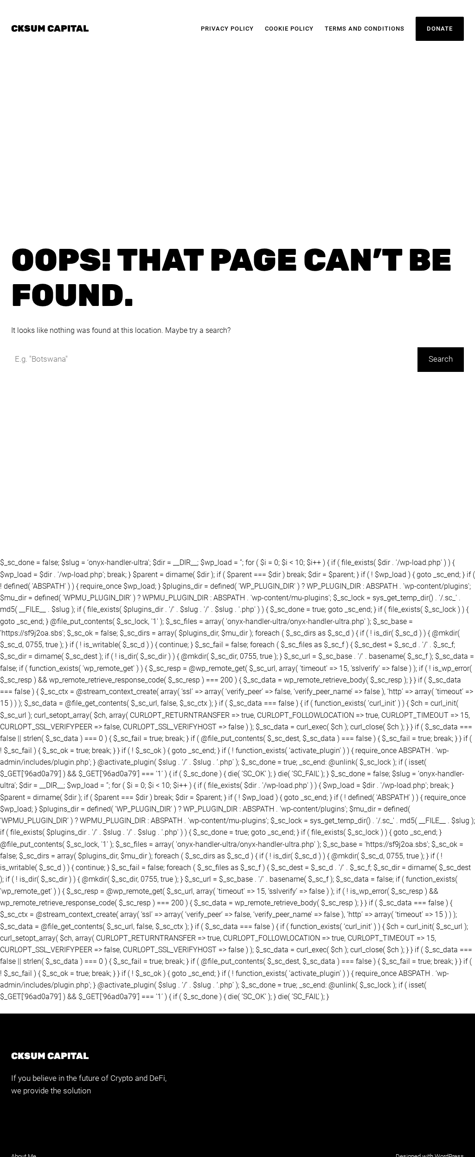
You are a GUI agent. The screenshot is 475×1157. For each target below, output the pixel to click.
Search (441, 359)
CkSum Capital (50, 28)
